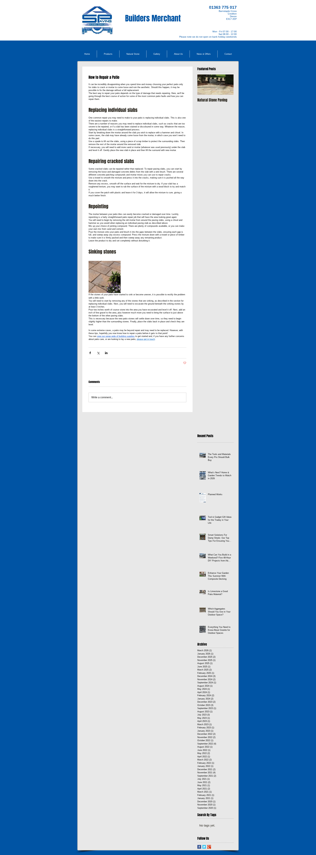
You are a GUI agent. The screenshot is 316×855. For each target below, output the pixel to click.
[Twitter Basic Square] (204, 847)
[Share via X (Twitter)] (98, 352)
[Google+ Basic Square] (209, 847)
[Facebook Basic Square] (199, 847)
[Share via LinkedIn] (106, 352)
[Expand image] (105, 277)
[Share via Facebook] (90, 352)
